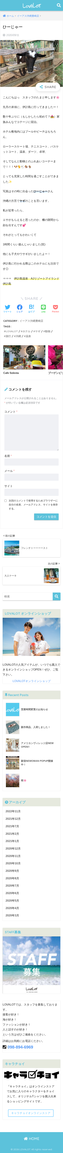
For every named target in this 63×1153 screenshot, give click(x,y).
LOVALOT (12, 331)
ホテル (26, 331)
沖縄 (18, 336)
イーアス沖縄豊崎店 (31, 320)
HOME (33, 1138)
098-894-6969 (20, 1047)
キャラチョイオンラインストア (30, 1113)
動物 (47, 331)
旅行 (8, 336)
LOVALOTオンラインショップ (32, 681)
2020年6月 (12, 893)
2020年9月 (12, 870)
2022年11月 (13, 811)
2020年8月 (12, 878)
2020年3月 (12, 915)
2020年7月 (12, 885)
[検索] (57, 596)
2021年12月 (13, 818)
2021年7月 (12, 826)
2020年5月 (12, 900)
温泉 (28, 336)
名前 (8, 455)
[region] (31, 637)
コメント (10, 411)
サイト (8, 486)
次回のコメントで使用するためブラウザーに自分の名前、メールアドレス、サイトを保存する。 (33, 504)
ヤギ (37, 331)
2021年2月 (12, 833)
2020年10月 (13, 863)
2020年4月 (12, 908)
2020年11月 (13, 856)
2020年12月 (13, 848)
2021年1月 (12, 841)
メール (9, 470)
